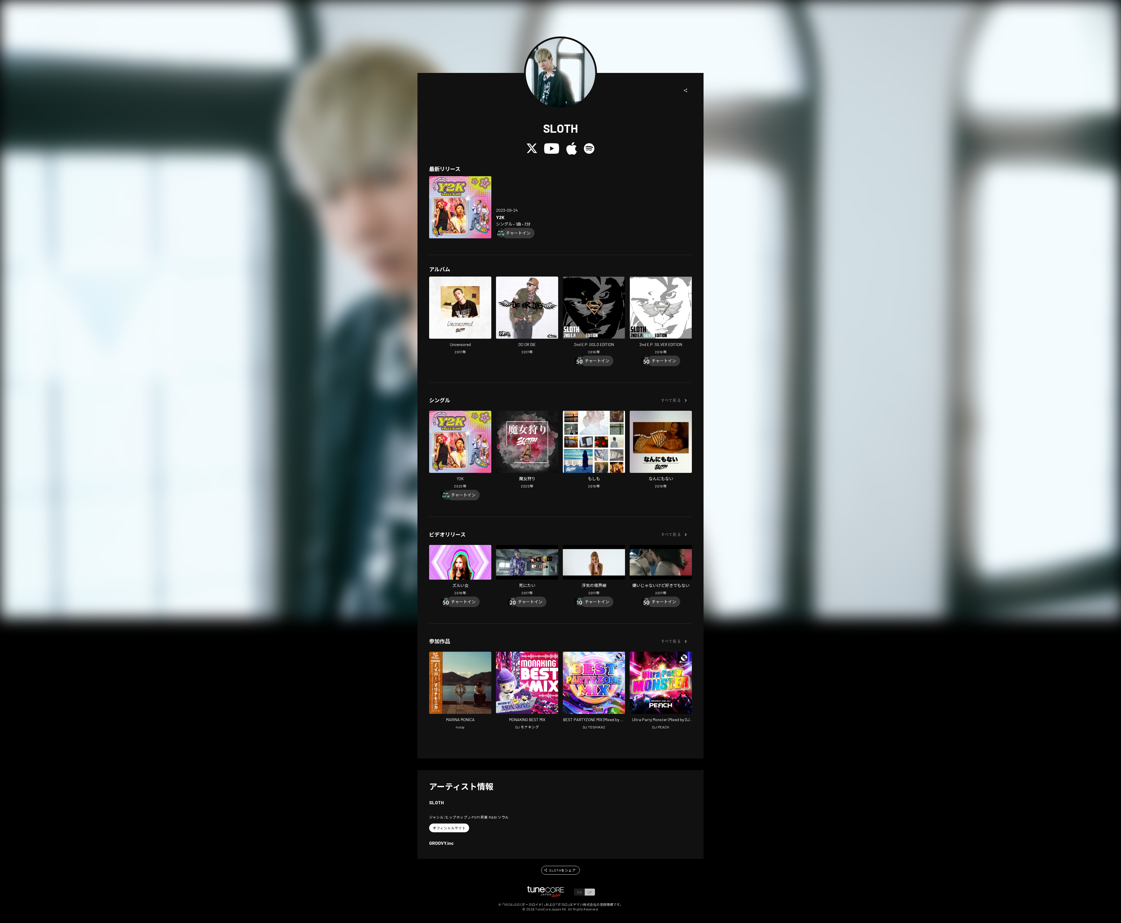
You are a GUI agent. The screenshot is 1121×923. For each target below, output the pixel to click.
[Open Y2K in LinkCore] (460, 207)
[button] (686, 90)
